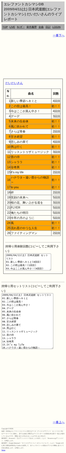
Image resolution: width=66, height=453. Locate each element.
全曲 (41, 26)
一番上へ (59, 422)
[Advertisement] (33, 59)
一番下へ (59, 35)
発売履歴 (31, 26)
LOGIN (56, 26)
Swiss (3, 450)
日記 (48, 26)
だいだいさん (14, 83)
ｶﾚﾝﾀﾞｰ (21, 26)
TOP (5, 26)
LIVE (12, 26)
